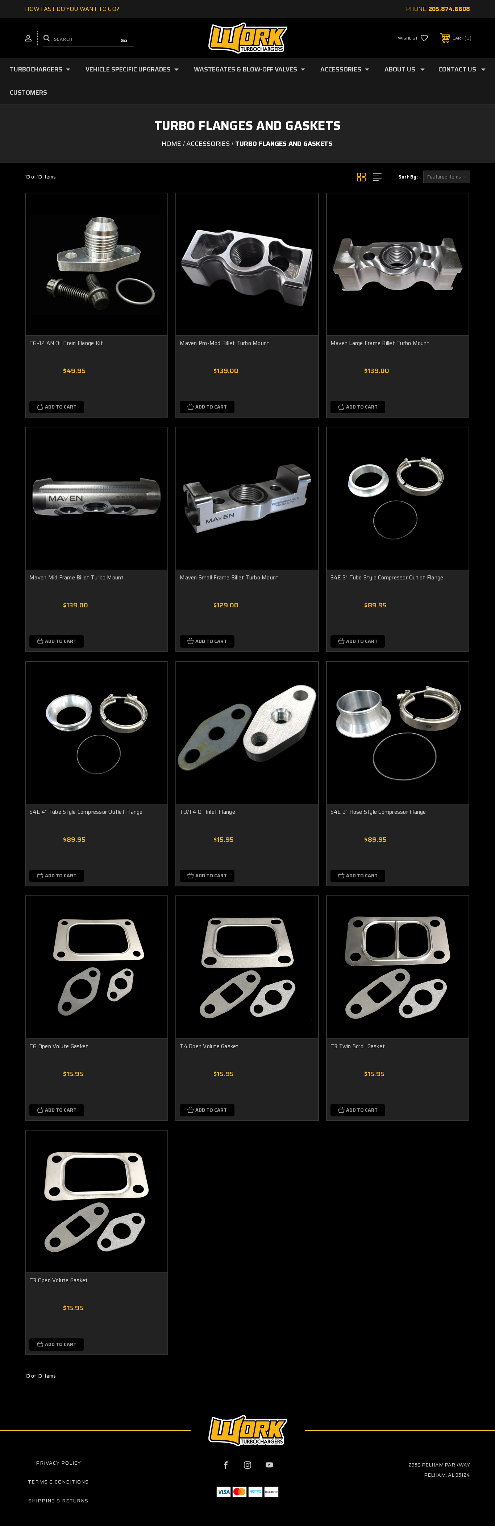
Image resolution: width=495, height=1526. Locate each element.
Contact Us (457, 69)
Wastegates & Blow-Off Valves (245, 69)
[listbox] (446, 177)
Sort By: (408, 177)
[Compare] (153, 245)
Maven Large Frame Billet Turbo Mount (379, 343)
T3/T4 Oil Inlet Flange (207, 812)
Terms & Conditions (58, 1482)
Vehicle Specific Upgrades (128, 69)
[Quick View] (153, 208)
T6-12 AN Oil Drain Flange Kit (66, 343)
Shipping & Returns (58, 1501)
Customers (28, 92)
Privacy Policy (58, 1463)
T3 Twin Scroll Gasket (357, 1046)
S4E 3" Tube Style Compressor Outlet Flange (387, 578)
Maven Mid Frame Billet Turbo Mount (76, 578)
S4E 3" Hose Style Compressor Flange (378, 812)
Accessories (340, 69)
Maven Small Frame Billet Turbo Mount (229, 578)
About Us (399, 69)
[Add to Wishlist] (153, 226)
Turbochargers (36, 69)
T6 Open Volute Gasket (58, 1046)
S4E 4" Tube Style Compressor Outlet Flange (86, 812)
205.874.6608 (449, 8)
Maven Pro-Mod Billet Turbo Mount (224, 343)
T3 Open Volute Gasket (58, 1280)
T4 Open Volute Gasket (209, 1046)
